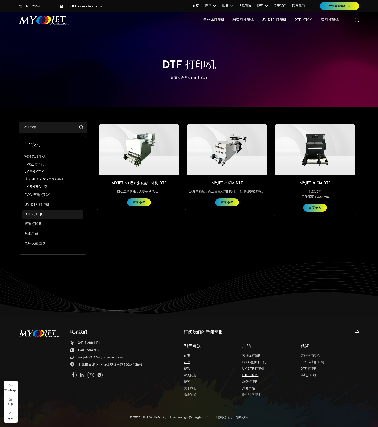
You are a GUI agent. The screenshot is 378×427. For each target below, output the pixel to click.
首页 (174, 78)
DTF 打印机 (199, 78)
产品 (184, 78)
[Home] (44, 20)
